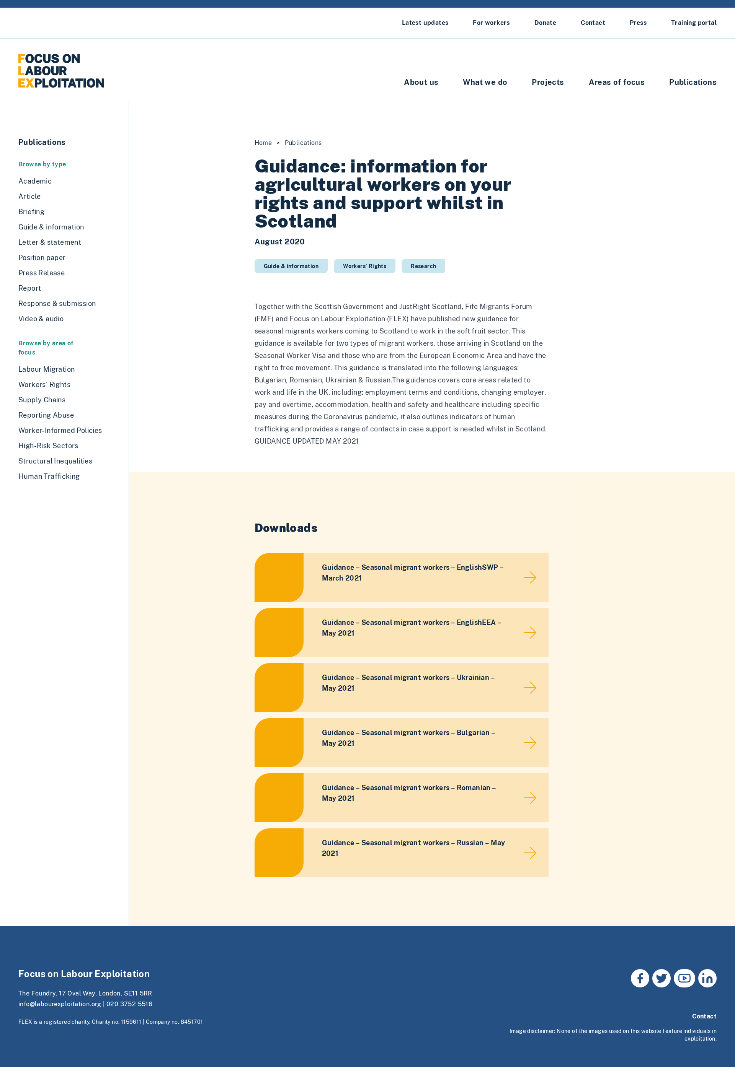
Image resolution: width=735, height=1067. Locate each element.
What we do (485, 82)
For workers (491, 22)
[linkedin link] (707, 978)
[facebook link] (640, 978)
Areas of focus (617, 82)
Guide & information (291, 266)
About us (421, 82)
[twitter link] (661, 978)
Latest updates (425, 22)
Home (263, 142)
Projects (548, 82)
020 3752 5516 (129, 1004)
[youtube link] (684, 978)
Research (423, 266)
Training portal (694, 22)
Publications (693, 82)
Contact (593, 22)
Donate (545, 22)
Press (638, 22)
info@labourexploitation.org (59, 1004)
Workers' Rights (364, 266)
